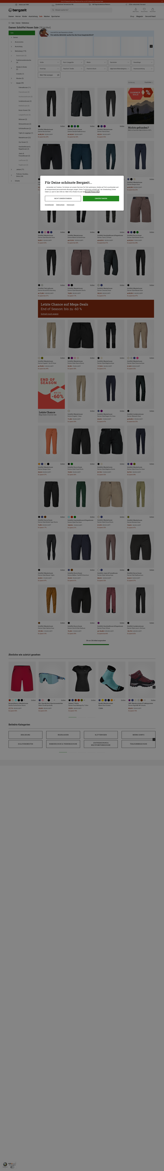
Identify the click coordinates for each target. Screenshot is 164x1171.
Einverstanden (101, 198)
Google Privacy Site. (92, 192)
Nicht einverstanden (63, 198)
